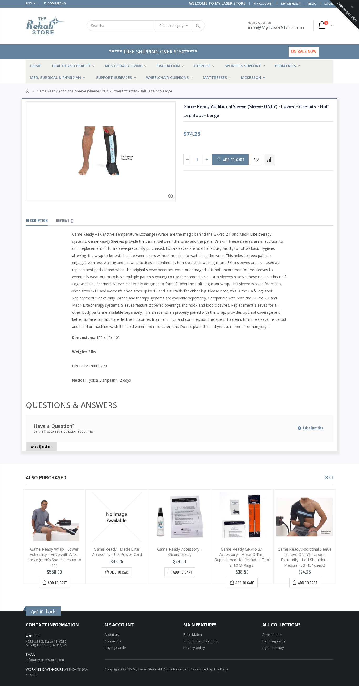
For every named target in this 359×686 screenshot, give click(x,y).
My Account (263, 4)
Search (198, 26)
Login (328, 4)
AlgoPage (220, 669)
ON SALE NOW (303, 51)
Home (28, 91)
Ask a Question (312, 427)
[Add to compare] (269, 159)
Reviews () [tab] (64, 220)
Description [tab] (37, 220)
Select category (171, 25)
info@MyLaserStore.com (276, 27)
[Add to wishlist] (256, 159)
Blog (312, 4)
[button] (326, 477)
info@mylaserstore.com (45, 659)
